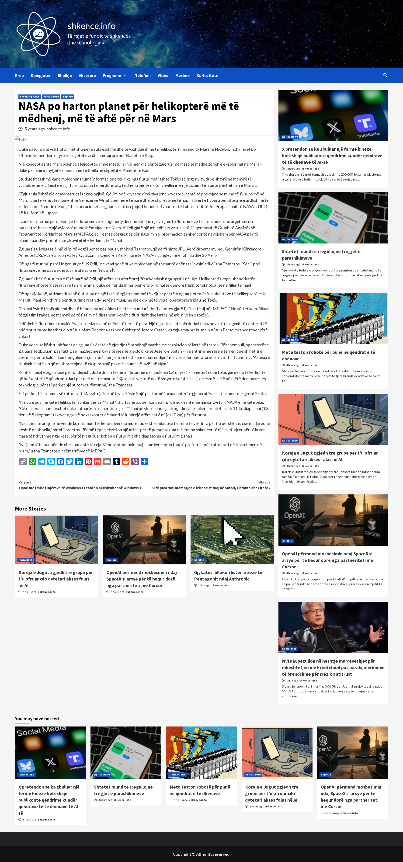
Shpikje (65, 75)
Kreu (19, 75)
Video (163, 75)
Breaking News (29, 96)
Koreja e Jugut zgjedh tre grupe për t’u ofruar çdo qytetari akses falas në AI (55, 578)
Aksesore (87, 75)
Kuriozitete (207, 75)
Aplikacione (290, 136)
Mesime (182, 75)
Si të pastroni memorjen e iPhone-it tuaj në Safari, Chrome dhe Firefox (211, 485)
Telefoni (143, 75)
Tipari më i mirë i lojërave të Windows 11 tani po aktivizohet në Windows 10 (80, 485)
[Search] (385, 75)
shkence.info (58, 128)
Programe (112, 75)
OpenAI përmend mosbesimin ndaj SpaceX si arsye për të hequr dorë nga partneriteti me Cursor (141, 578)
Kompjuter (41, 75)
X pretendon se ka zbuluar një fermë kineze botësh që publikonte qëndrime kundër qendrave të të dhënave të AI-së (332, 155)
